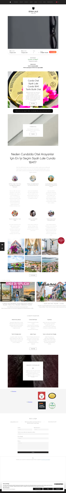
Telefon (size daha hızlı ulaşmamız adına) (26, 432)
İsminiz (19, 427)
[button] (5, 280)
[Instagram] (2, 248)
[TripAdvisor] (2, 244)
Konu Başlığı (20, 436)
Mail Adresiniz (37, 427)
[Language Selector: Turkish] (57, 2)
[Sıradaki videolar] (64, 291)
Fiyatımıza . (33, 65)
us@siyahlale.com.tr (14, 421)
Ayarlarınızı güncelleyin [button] (45, 459)
